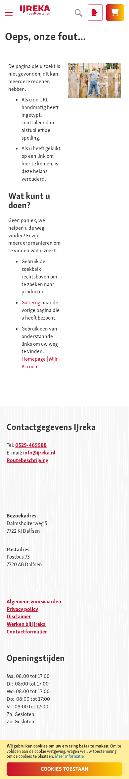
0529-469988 (31, 445)
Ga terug (31, 302)
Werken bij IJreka (26, 624)
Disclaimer (19, 616)
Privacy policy (22, 609)
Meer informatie (69, 756)
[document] (64, 760)
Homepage (34, 358)
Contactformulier (27, 631)
